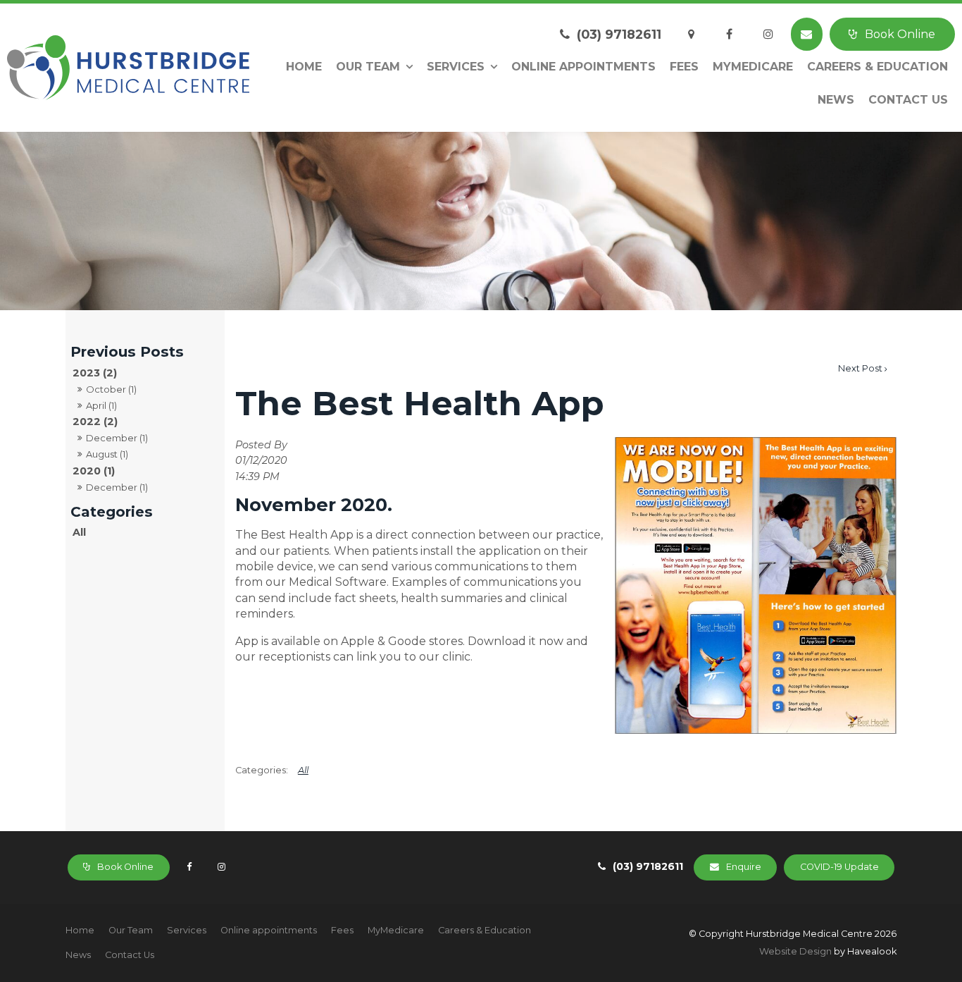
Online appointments (583, 66)
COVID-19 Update (839, 866)
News (836, 99)
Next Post (860, 368)
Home (304, 66)
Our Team (368, 66)
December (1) (117, 437)
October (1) (111, 389)
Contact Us (908, 99)
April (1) (101, 405)
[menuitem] (79, 930)
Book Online (900, 34)
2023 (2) (95, 373)
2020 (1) (94, 471)
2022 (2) (95, 421)
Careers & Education (877, 66)
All (79, 532)
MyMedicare (753, 66)
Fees (684, 66)
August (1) (107, 454)
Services (456, 66)
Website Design (795, 951)
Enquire (743, 866)
